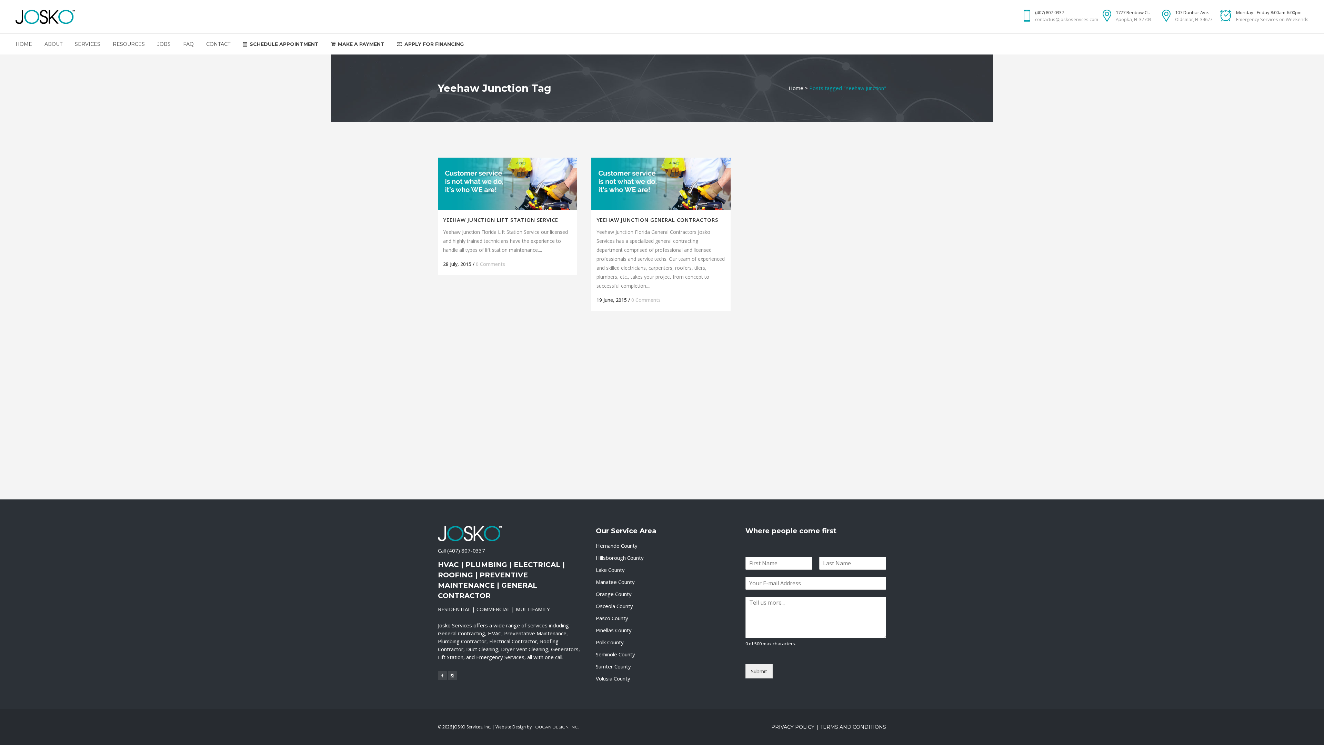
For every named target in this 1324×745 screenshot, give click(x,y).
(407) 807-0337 (466, 550)
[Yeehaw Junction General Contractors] (661, 184)
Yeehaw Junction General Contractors (657, 219)
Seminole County (615, 654)
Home (796, 88)
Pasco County (612, 618)
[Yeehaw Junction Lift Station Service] (507, 184)
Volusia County (613, 678)
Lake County (610, 569)
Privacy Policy (792, 727)
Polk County (610, 642)
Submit (759, 671)
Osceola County (614, 606)
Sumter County (613, 666)
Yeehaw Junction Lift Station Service (500, 219)
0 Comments (490, 264)
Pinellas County (614, 630)
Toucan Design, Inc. (556, 726)
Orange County (614, 593)
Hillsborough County (620, 557)
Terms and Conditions (853, 727)
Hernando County (617, 545)
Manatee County (615, 581)
